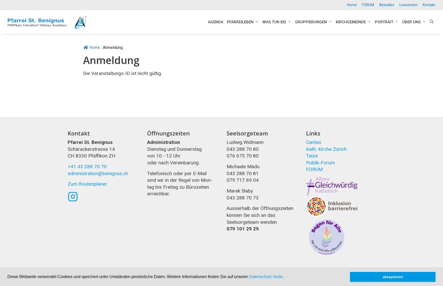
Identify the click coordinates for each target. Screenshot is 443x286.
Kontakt (429, 5)
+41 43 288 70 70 (87, 167)
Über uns (411, 22)
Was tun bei (274, 22)
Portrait (384, 22)
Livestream (408, 5)
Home (352, 5)
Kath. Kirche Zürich (326, 149)
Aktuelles (386, 5)
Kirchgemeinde (351, 22)
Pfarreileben (240, 22)
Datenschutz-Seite (266, 276)
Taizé (312, 156)
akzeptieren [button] (393, 277)
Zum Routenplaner (87, 184)
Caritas (313, 142)
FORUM (368, 5)
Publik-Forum (320, 163)
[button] (285, 277)
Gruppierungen (311, 22)
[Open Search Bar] (431, 22)
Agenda (215, 22)
